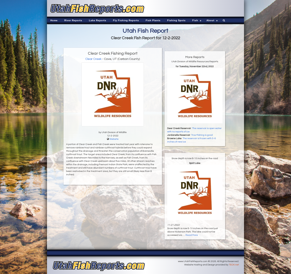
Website (114, 139)
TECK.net (234, 265)
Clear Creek (93, 59)
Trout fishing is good (202, 135)
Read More (192, 235)
